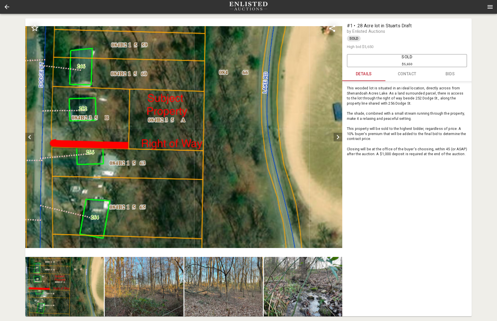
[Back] (7, 7)
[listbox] (183, 137)
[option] (183, 137)
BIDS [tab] (450, 74)
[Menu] (490, 7)
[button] (7, 7)
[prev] (29, 137)
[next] (338, 137)
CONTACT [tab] (407, 74)
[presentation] (248, 7)
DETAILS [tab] (364, 74)
